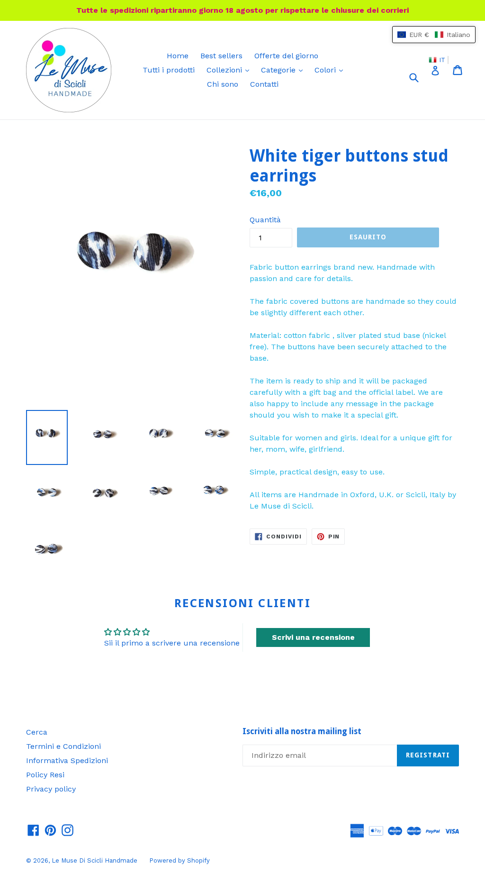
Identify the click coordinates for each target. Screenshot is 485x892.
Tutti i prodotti (169, 69)
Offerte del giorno (286, 55)
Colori (331, 69)
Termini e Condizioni (63, 746)
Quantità (265, 219)
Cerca (36, 732)
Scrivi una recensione (313, 637)
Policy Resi (45, 774)
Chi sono (222, 84)
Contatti (264, 84)
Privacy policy (51, 788)
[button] (434, 35)
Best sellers (221, 55)
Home (178, 55)
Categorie (284, 69)
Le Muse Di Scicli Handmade (94, 860)
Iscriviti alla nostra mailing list (301, 731)
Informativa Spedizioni (67, 760)
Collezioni (230, 69)
